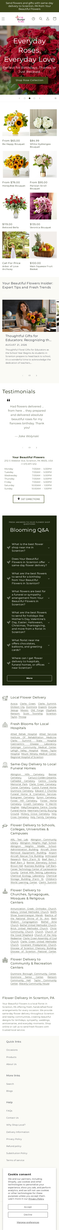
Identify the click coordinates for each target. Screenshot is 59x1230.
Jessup (14, 710)
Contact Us (12, 1117)
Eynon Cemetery (46, 797)
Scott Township (33, 713)
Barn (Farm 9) (31, 859)
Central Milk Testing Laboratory (38, 872)
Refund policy (13, 1146)
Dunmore (31, 707)
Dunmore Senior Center (27, 977)
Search (10, 1084)
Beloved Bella (10, 227)
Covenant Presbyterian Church (38, 944)
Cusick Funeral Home (44, 787)
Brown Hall (17, 865)
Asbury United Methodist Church (30, 912)
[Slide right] (36, 375)
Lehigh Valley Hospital (24, 750)
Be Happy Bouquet (13, 144)
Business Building (34, 865)
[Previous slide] (19, 98)
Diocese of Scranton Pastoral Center (33, 951)
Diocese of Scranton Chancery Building (33, 948)
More (29, 678)
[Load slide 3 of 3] (34, 98)
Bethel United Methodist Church (38, 925)
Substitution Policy (16, 1153)
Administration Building (24, 849)
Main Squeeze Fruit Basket (41, 268)
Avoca (14, 703)
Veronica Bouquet (40, 227)
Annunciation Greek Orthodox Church (33, 908)
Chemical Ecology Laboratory (28, 875)
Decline (28, 1214)
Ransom (15, 713)
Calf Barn (51, 865)
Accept (28, 1207)
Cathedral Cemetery (23, 781)
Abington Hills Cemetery (27, 774)
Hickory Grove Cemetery (35, 813)
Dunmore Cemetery (22, 790)
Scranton (51, 713)
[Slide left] (22, 375)
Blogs (9, 1091)
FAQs (9, 1110)
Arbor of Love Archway (10, 268)
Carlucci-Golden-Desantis (42, 777)
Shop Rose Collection (29, 80)
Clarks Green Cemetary (42, 784)
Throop (22, 716)
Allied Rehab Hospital (24, 734)
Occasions (12, 1049)
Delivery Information (17, 1132)
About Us (11, 1064)
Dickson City (18, 707)
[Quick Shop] (33, 18)
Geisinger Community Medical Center (33, 747)
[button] (40, 18)
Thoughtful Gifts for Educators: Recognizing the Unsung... (28, 338)
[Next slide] (39, 98)
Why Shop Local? (15, 1124)
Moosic (24, 710)
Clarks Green (28, 703)
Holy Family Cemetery (43, 817)
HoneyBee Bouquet (13, 185)
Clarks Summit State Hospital (33, 740)
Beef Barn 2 (18, 862)
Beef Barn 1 (49, 859)
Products (11, 1057)
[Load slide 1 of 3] (25, 98)
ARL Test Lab (19, 839)
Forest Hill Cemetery (24, 800)
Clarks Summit (47, 703)
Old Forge (37, 710)
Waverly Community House (34, 983)
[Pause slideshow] (55, 98)
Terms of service (15, 1160)
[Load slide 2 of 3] (29, 98)
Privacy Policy (36, 1198)
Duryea (52, 707)
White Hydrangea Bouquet (40, 145)
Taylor (14, 716)
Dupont (42, 707)
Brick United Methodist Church (29, 928)
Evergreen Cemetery (22, 797)
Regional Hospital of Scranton (27, 757)
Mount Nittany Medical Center (38, 753)
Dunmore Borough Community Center (33, 973)
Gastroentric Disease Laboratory (33, 744)
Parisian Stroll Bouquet (38, 187)
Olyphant (51, 710)
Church (39, 931)
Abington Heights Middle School (33, 846)
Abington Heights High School (38, 842)
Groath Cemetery (33, 804)
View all (6, 292)
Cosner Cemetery (20, 787)
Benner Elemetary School (41, 862)
